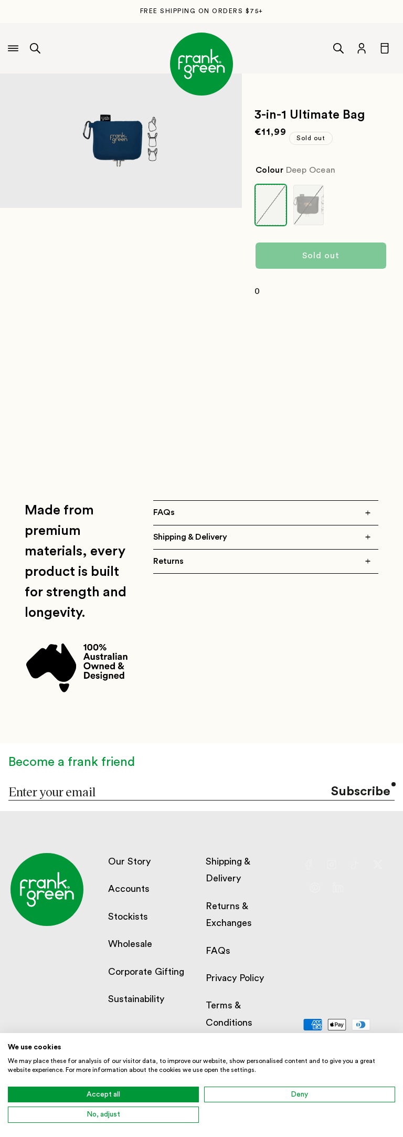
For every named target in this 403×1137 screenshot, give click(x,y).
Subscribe (360, 791)
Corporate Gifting (146, 971)
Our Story (129, 861)
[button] (35, 48)
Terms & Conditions (229, 1014)
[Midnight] (308, 205)
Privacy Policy (235, 978)
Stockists (128, 916)
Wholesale (130, 944)
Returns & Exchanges (229, 914)
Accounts (129, 888)
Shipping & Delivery (228, 870)
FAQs (218, 950)
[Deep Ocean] (271, 205)
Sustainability (136, 999)
